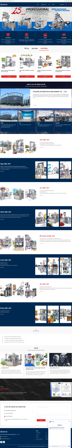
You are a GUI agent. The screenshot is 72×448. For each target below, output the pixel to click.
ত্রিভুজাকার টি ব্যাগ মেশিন (3, 262)
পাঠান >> (41, 420)
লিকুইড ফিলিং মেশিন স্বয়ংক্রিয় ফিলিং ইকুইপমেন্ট (11, 342)
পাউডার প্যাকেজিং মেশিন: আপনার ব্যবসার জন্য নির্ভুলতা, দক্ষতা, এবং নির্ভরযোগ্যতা (10, 217)
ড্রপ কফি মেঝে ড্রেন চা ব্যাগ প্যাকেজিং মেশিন (45, 286)
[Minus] (69, 421)
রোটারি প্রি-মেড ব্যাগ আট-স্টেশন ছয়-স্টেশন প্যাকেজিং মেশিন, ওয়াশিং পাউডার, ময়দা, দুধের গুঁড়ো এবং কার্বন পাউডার (14, 214)
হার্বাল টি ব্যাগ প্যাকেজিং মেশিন (4, 264)
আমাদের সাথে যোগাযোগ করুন (39, 439)
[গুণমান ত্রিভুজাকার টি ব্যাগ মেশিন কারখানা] (40, 266)
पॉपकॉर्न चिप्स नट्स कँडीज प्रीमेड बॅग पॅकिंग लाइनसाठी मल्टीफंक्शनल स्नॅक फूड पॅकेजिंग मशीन (13, 166)
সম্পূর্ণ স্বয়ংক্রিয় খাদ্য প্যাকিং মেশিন (4, 310)
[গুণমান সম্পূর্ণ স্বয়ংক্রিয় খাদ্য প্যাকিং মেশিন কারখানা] (40, 314)
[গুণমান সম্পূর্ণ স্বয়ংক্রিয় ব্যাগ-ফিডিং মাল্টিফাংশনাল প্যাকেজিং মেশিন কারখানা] (18, 146)
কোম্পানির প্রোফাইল (38, 432)
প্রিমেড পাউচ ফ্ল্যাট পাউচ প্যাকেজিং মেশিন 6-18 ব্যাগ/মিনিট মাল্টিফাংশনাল (15, 338)
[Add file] (50, 446)
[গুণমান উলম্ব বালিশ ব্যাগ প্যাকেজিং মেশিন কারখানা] (53, 314)
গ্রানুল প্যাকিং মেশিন (5, 164)
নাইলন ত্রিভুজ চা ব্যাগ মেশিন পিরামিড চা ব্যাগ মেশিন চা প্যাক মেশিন (8, 265)
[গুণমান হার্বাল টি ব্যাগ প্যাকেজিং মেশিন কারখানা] (53, 266)
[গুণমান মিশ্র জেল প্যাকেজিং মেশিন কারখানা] (18, 194)
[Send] (69, 446)
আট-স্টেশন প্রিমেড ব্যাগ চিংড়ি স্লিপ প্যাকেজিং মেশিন (46, 142)
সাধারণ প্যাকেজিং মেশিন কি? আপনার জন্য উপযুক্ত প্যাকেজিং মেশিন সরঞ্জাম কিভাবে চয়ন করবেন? (35, 368)
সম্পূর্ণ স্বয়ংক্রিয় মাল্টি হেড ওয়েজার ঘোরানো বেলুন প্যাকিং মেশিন (44, 71)
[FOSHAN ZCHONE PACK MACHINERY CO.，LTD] (4, 4)
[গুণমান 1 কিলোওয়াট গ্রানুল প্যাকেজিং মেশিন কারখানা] (65, 170)
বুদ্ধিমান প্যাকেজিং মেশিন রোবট (54, 367)
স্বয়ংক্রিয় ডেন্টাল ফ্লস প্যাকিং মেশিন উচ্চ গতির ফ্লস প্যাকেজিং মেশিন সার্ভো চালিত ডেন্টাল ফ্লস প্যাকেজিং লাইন (14, 167)
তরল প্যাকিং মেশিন (44, 188)
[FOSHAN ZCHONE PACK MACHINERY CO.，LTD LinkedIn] (66, 1)
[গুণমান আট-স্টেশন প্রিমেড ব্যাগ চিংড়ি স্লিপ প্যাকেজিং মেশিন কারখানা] (6, 146)
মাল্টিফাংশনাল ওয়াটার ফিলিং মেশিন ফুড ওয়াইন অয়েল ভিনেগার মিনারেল (14, 336)
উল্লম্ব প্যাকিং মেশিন (5, 308)
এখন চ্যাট (9, 76)
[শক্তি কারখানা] (15, 98)
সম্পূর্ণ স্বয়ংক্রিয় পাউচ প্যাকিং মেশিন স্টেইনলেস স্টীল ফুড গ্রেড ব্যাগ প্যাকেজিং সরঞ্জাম (50, 145)
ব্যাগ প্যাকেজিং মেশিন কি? (5, 367)
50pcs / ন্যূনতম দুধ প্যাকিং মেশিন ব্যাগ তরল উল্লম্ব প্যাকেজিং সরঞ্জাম (8, 71)
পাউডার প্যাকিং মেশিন (5, 212)
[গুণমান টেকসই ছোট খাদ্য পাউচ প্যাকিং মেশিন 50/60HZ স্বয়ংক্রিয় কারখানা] (63, 61)
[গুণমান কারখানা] (65, 314)
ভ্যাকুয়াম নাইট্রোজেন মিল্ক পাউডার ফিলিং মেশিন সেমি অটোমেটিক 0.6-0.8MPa (16, 340)
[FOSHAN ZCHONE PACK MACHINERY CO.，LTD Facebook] (1, 442)
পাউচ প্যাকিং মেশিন (44, 140)
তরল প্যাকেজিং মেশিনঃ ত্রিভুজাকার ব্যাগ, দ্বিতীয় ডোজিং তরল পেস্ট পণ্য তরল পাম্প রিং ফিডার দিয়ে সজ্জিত (53, 193)
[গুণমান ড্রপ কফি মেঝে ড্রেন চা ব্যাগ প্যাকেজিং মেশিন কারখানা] (6, 290)
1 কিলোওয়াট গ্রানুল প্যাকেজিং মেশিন (5, 169)
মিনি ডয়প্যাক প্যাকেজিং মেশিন (47, 236)
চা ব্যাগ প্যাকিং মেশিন (5, 260)
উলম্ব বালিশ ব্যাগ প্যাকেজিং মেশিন (4, 312)
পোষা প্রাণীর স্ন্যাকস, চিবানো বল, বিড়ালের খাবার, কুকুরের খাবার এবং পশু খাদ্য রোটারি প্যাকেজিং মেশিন (26, 71)
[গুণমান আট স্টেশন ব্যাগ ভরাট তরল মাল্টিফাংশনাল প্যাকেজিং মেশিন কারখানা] (6, 194)
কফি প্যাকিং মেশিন (44, 284)
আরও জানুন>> (35, 105)
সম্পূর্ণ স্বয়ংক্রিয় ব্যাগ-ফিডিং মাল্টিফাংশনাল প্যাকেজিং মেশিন (47, 143)
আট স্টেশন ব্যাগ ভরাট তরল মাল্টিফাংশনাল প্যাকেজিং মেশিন (47, 190)
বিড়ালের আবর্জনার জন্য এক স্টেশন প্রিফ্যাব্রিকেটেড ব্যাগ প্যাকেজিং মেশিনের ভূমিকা (50, 238)
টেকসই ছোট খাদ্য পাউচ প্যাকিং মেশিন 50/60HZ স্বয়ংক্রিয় (62, 71)
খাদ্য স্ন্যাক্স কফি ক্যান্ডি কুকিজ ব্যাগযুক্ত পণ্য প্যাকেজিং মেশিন (47, 289)
